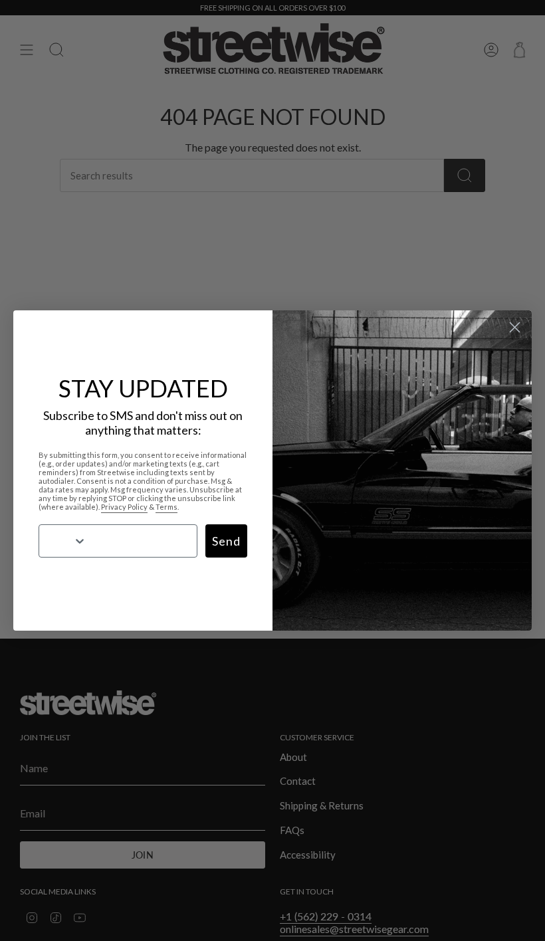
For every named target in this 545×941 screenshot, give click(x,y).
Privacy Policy (124, 506)
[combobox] (61, 541)
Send (226, 541)
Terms (166, 506)
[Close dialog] (514, 327)
